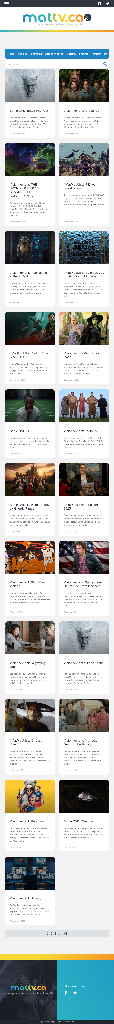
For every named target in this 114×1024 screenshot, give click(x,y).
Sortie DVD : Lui (21, 431)
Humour (96, 53)
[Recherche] (105, 64)
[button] (6, 3)
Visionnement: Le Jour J (81, 431)
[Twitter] (107, 3)
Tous (11, 53)
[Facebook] (99, 3)
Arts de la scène (54, 53)
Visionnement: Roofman (27, 821)
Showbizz (36, 53)
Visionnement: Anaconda (81, 110)
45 (65, 933)
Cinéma (71, 53)
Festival (83, 53)
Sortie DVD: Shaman (78, 821)
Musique (22, 53)
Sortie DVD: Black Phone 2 (29, 110)
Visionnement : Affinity (25, 898)
